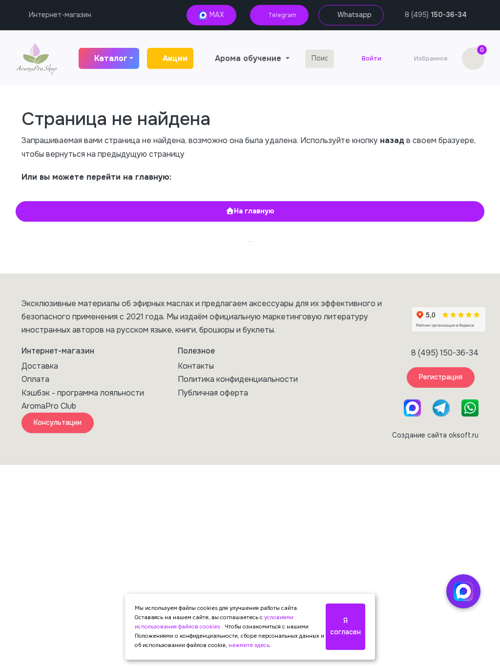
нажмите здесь (249, 645)
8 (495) (436, 14)
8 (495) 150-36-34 (445, 353)
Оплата (35, 379)
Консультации (58, 422)
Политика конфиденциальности (238, 379)
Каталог (110, 58)
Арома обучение (249, 58)
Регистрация (440, 377)
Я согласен (345, 626)
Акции (175, 58)
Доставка (39, 366)
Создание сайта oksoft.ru (435, 435)
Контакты (196, 366)
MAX (216, 14)
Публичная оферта (213, 393)
